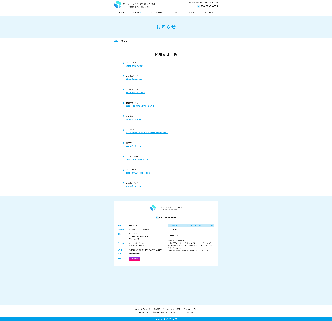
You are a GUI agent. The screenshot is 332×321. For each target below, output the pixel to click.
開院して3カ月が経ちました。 (138, 159)
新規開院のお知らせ (134, 186)
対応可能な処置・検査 (161, 312)
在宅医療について (145, 312)
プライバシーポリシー (190, 309)
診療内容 (136, 12)
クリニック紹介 (156, 12)
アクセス (190, 12)
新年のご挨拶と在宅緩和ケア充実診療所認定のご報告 (147, 133)
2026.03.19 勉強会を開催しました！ (140, 106)
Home (116, 41)
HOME (121, 12)
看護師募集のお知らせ (135, 79)
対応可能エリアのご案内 (135, 93)
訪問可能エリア (176, 312)
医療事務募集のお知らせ (135, 66)
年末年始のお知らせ (134, 146)
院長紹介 (174, 12)
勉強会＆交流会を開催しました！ (139, 173)
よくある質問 (188, 312)
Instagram (134, 259)
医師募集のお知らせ (134, 119)
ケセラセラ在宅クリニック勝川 (167, 319)
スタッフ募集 (208, 12)
